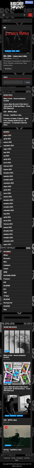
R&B (4, 282)
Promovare (6, 279)
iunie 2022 (6, 214)
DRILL (5, 262)
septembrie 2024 (8, 145)
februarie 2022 (8, 224)
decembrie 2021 (8, 231)
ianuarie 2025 (7, 142)
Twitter (13, 458)
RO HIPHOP (6, 286)
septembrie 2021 (8, 241)
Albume (5, 255)
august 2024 (7, 149)
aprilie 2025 (7, 139)
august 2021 (7, 244)
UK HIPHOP (6, 299)
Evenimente (6, 265)
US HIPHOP (6, 306)
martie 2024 (7, 163)
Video (5, 309)
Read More (8, 68)
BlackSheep (8, 58)
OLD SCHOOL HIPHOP (9, 275)
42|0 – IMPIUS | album (10, 112)
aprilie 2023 (7, 190)
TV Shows (6, 296)
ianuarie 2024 (7, 169)
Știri (4, 289)
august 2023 (7, 186)
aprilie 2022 (7, 217)
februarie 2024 (8, 166)
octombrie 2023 (8, 180)
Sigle (16, 460)
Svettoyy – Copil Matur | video (12, 115)
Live (30, 15)
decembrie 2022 (8, 200)
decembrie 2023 (8, 173)
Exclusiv (5, 269)
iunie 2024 (6, 152)
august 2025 (7, 135)
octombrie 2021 (8, 238)
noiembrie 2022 (8, 203)
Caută (5, 77)
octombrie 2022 (8, 207)
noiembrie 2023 (8, 176)
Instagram (19, 458)
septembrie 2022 (8, 210)
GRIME (5, 272)
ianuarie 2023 (7, 197)
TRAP (5, 292)
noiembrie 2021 (8, 234)
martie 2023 (7, 193)
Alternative (6, 258)
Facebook (7, 458)
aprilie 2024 (7, 159)
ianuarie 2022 (7, 227)
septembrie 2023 (8, 183)
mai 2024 (6, 156)
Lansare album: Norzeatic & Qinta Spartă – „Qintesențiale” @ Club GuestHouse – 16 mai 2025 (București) (16, 106)
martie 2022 (7, 220)
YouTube (27, 458)
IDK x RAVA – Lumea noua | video (17, 41)
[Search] (24, 15)
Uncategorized (7, 303)
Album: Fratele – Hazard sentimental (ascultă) (17, 341)
